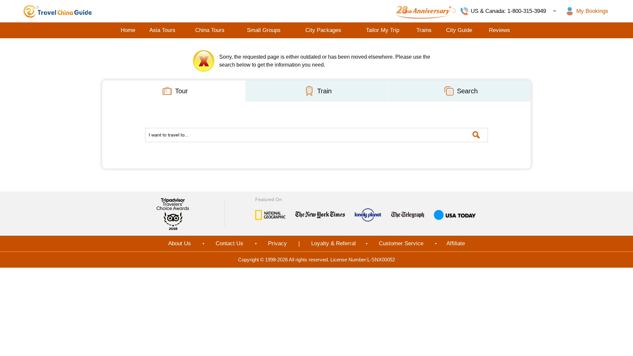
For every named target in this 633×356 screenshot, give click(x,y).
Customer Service (401, 243)
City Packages (323, 30)
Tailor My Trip (382, 30)
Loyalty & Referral (333, 243)
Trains (424, 30)
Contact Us (229, 243)
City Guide (459, 30)
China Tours (210, 30)
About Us (179, 243)
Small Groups (264, 30)
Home (128, 30)
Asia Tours (162, 30)
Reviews (499, 30)
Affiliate (455, 243)
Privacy (277, 243)
